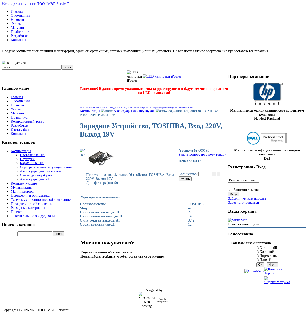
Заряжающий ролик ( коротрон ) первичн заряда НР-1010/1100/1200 (162, 108)
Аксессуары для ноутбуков (134, 111)
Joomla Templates (162, 300)
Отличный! (268, 247)
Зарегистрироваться (243, 202)
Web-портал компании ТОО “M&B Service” (35, 4)
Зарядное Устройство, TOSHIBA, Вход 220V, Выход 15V (105, 108)
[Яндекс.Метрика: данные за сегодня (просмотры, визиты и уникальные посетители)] (277, 280)
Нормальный (270, 256)
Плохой (265, 260)
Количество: (188, 174)
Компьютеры (90, 111)
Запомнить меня (246, 190)
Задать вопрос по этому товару (202, 154)
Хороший (267, 251)
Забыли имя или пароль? (247, 198)
